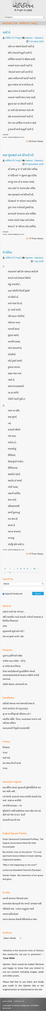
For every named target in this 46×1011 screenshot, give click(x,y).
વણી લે (6, 32)
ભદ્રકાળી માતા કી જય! (11, 819)
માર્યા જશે (6, 757)
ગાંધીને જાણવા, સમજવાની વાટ (15, 684)
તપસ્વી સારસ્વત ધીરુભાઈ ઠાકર (15, 898)
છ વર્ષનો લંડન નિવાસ (11, 666)
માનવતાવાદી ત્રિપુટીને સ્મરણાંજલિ (16, 728)
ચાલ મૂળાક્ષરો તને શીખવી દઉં (18, 155)
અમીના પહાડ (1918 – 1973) (14, 660)
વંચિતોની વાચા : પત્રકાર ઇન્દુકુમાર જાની (18, 908)
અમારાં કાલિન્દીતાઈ (10, 914)
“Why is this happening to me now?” (20, 864)
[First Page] (5, 569)
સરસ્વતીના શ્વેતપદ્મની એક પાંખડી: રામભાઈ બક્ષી (22, 903)
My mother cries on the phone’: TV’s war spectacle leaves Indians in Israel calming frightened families (22, 855)
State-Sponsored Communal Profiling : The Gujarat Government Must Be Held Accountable (23, 842)
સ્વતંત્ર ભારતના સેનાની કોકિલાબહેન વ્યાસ (20, 919)
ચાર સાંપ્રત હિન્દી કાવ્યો (12, 763)
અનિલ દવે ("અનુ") (13, 37)
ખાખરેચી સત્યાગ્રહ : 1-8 (12, 805)
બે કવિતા (8, 252)
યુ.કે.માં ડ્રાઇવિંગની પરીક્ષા (12, 655)
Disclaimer (7, 1001)
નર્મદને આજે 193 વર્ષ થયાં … (14, 611)
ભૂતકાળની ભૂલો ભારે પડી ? (13, 631)
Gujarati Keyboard (13, 593)
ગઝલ (5, 752)
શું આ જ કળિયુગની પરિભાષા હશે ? (17, 713)
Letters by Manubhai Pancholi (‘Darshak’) (22, 870)
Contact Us (19, 1001)
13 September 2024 (34, 164)
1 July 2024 (38, 261)
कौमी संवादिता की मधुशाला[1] (15, 708)
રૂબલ (5, 626)
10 (34, 568)
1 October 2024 (36, 41)
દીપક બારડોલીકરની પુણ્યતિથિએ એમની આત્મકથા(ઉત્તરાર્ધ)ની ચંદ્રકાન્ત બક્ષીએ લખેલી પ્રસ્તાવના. (21, 675)
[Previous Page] (10, 569)
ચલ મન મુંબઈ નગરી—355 (13, 636)
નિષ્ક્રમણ (6, 747)
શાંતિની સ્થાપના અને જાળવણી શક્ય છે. (19, 703)
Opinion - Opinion (33, 37)
